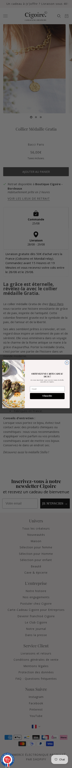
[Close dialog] (67, 363)
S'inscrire (47, 396)
